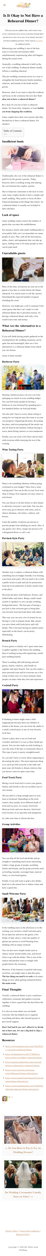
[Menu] (4, 5)
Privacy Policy (12, 1231)
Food (3, 1103)
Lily (12, 1097)
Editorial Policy (23, 1234)
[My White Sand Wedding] (23, 5)
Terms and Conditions (29, 1231)
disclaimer (39, 41)
